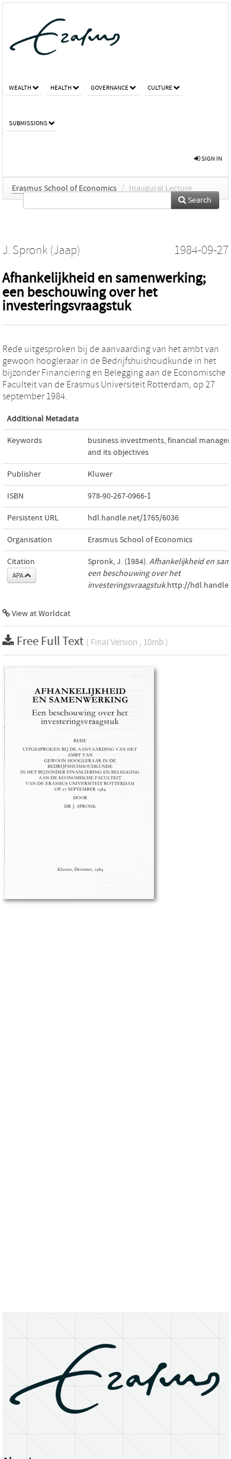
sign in (211, 158)
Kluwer (100, 474)
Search (198, 200)
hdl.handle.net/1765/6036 (133, 518)
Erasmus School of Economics (64, 188)
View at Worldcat (40, 613)
